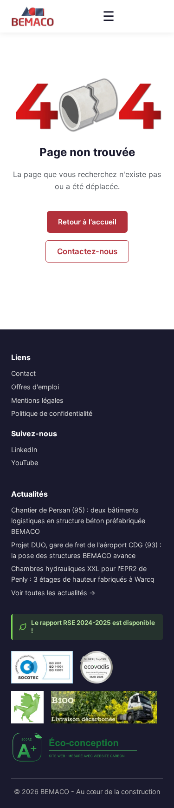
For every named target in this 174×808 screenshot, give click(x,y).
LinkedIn (24, 449)
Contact (23, 373)
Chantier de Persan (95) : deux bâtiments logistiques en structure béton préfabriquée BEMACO (78, 520)
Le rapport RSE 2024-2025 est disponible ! (93, 627)
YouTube (24, 462)
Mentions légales (37, 400)
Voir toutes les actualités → (53, 593)
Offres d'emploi (35, 387)
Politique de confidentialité (51, 413)
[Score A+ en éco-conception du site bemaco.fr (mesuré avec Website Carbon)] (75, 747)
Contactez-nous (87, 251)
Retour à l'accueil (87, 221)
